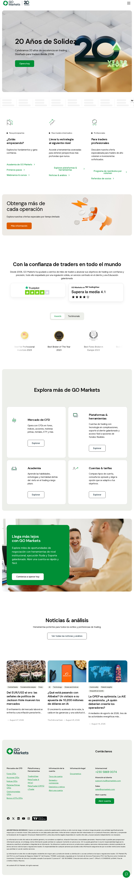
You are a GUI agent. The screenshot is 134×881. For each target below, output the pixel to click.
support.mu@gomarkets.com (108, 781)
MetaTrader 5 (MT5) (36, 786)
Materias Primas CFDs (13, 786)
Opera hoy (24, 63)
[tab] (58, 316)
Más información (19, 225)
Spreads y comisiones (53, 781)
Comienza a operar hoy (27, 576)
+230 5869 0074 (106, 772)
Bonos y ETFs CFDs (15, 798)
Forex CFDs (11, 774)
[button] (128, 3)
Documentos (75, 774)
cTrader (31, 789)
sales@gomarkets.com (105, 789)
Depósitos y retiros (57, 787)
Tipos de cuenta (55, 776)
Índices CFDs (12, 781)
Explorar (36, 443)
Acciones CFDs (13, 777)
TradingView (33, 776)
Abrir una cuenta (56, 790)
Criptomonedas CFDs (13, 793)
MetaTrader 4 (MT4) (33, 781)
